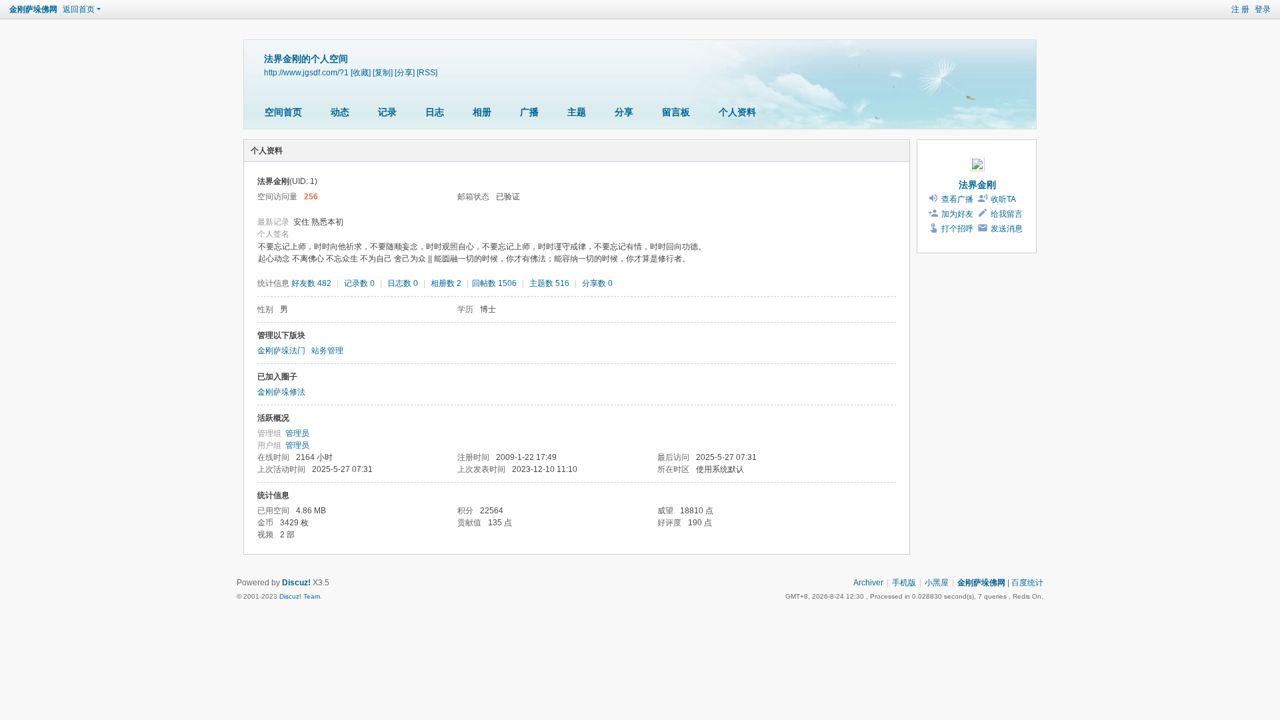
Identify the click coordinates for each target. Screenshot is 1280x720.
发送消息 (1007, 228)
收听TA (1003, 199)
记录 (387, 112)
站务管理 (327, 350)
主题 (576, 112)
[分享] (405, 72)
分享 (624, 112)
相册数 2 (446, 283)
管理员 (297, 433)
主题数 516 (549, 283)
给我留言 (1007, 214)
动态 (340, 112)
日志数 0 (402, 283)
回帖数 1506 (494, 283)
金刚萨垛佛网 (33, 9)
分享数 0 (597, 283)
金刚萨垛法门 (281, 350)
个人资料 (737, 112)
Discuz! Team (299, 596)
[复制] (383, 72)
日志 (434, 112)
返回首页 (79, 9)
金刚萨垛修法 (281, 392)
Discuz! (296, 582)
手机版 (904, 582)
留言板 (676, 112)
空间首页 (283, 112)
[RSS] (427, 72)
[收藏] (361, 72)
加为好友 (957, 214)
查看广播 (957, 199)
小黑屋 (937, 582)
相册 (482, 112)
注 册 (1240, 9)
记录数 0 (359, 283)
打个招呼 (957, 228)
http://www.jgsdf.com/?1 (306, 72)
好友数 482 (311, 283)
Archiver (868, 582)
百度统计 (1027, 582)
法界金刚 (977, 184)
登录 (1263, 9)
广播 (529, 112)
